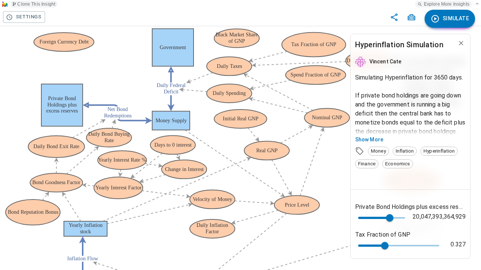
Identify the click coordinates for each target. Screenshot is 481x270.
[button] (378, 151)
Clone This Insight (36, 4)
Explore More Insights (446, 4)
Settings (28, 17)
